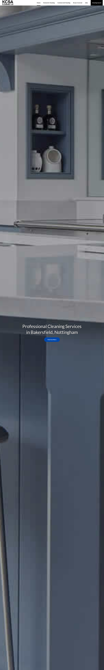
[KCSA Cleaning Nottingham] (9, 3)
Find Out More (52, 339)
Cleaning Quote (96, 2)
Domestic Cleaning (49, 2)
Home (38, 2)
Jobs (86, 2)
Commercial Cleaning (63, 2)
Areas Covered (77, 2)
